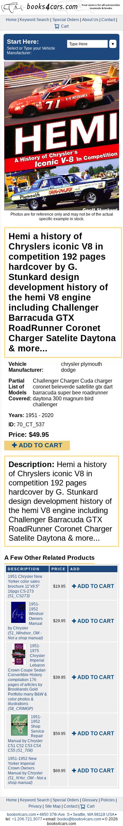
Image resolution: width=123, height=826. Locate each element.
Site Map (53, 806)
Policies (108, 800)
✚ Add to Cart (37, 445)
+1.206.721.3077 (27, 819)
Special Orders (65, 19)
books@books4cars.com (79, 819)
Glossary (90, 800)
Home (11, 19)
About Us (90, 19)
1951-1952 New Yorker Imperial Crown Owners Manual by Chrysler (27, 770)
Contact (108, 19)
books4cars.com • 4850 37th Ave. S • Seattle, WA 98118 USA (61, 814)
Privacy (35, 806)
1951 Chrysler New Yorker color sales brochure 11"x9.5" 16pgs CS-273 (25, 586)
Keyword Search (34, 19)
